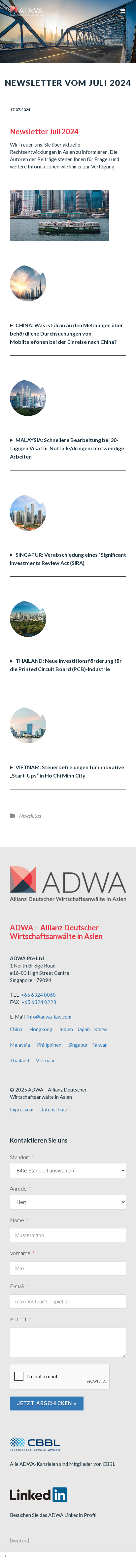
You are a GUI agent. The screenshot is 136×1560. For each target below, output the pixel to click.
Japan (83, 1029)
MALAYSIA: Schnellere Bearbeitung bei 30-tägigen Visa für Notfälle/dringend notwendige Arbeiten (67, 448)
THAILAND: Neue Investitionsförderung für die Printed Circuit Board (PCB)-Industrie (66, 664)
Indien (66, 1029)
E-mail (17, 1286)
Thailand (19, 1060)
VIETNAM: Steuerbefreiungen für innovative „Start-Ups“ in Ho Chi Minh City (67, 771)
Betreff (18, 1319)
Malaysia (20, 1045)
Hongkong (40, 1029)
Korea (101, 1029)
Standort (20, 1157)
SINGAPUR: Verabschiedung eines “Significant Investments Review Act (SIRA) (68, 558)
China (16, 1029)
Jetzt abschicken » (47, 1403)
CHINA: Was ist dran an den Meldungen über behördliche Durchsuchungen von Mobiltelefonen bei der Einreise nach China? (66, 333)
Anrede (18, 1188)
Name (17, 1220)
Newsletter (30, 815)
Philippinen (49, 1045)
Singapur (78, 1045)
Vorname (20, 1253)
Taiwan (100, 1045)
